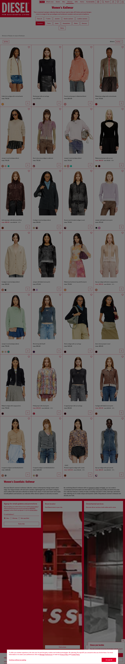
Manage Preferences (46, 654)
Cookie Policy (75, 654)
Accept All (109, 660)
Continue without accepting (17, 660)
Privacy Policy (64, 654)
